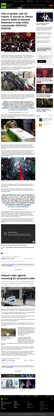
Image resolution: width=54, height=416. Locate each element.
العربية (2, 0)
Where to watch (29, 404)
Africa (2, 405)
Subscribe (3, 247)
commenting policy (11, 264)
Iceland (12, 362)
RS (10, 0)
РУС (6, 0)
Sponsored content (30, 407)
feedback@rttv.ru (10, 265)
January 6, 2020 (24, 112)
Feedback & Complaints (44, 408)
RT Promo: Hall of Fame (44, 405)
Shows (15, 405)
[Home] (3, 5)
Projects (15, 407)
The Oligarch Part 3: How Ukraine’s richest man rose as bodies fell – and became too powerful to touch (44, 80)
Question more (10, 5)
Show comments (18, 269)
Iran (2, 261)
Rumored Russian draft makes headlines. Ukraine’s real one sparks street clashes (44, 110)
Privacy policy (27, 414)
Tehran (4, 261)
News (2, 401)
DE (7, 0)
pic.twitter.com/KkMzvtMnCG (18, 110)
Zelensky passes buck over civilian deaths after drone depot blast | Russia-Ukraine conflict (34, 5)
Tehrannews (6, 253)
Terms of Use (42, 401)
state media (10, 68)
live (51, 5)
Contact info (42, 407)
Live (27, 401)
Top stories (38, 11)
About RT (41, 404)
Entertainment (16, 404)
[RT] (15, 1)
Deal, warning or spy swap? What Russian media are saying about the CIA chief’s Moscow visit (43, 95)
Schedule (28, 405)
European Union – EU (5, 362)
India (2, 407)
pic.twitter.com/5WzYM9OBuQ (18, 207)
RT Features (39, 67)
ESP (4, 0)
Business (2, 404)
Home (3, 10)
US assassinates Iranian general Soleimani (16, 261)
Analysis (15, 401)
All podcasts (50, 115)
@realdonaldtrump (14, 197)
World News (6, 10)
